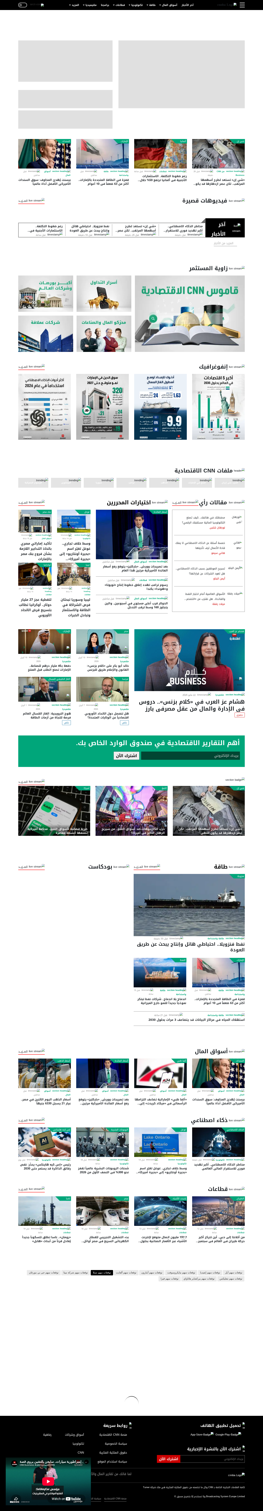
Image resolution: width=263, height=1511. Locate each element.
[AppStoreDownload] (202, 1434)
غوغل (87, 512)
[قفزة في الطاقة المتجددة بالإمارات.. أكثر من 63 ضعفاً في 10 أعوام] (102, 154)
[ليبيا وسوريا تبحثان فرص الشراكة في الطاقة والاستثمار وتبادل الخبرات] (73, 574)
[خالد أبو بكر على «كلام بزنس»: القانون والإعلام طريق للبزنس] (102, 641)
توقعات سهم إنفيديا (210, 1272)
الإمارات (124, 141)
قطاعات (120, 5)
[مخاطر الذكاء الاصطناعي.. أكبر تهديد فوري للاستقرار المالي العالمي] (218, 1142)
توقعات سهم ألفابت (126, 1272)
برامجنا (105, 5)
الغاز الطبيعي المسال (59, 679)
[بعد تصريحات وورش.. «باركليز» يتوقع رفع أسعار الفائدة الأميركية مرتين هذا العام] (132, 534)
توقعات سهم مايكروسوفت (181, 1272)
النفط (183, 960)
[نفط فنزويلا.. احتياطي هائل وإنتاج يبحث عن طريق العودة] (189, 905)
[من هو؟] (104, 334)
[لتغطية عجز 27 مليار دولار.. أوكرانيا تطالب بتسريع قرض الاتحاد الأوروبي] (35, 574)
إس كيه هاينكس (61, 1130)
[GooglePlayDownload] (227, 1434)
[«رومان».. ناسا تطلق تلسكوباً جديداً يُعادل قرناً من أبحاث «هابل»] (44, 1211)
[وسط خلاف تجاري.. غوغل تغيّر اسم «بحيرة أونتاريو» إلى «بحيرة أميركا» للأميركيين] (73, 521)
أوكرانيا (47, 565)
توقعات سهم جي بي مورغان (44, 1272)
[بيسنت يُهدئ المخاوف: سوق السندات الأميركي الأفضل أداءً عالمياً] (44, 154)
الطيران (240, 1198)
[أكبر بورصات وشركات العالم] (45, 294)
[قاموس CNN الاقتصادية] (190, 314)
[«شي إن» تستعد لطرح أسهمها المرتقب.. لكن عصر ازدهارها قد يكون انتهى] (218, 154)
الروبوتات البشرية (119, 1130)
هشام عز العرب (236, 631)
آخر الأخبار (188, 5)
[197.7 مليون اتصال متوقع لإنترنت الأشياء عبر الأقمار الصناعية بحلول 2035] (160, 1211)
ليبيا (88, 565)
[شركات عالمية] (45, 334)
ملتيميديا (91, 5)
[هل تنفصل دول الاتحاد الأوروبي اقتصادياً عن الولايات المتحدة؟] (102, 689)
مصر (126, 631)
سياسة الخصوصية (92, 1498)
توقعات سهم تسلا (102, 1272)
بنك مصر (47, 512)
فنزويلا (240, 876)
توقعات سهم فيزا (170, 1279)
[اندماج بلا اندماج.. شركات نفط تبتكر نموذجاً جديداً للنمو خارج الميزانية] (160, 972)
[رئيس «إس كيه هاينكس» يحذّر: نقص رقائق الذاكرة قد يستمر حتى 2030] (44, 1142)
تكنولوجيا (137, 5)
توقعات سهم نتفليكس (231, 1279)
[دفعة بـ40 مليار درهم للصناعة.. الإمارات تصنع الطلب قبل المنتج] (44, 641)
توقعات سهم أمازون (151, 1272)
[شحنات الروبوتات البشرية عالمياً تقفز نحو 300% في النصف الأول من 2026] (102, 1142)
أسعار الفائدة (160, 512)
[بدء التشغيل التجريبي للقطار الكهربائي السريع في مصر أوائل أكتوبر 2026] (102, 1211)
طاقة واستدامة (216, 939)
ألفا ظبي (181, 1061)
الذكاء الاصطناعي (235, 1130)
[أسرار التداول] (104, 294)
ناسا (68, 1198)
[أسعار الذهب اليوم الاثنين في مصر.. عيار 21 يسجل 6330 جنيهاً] (44, 1073)
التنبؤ (164, 788)
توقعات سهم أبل (233, 1272)
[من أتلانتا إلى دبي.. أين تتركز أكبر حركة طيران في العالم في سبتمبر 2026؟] (218, 1211)
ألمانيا (183, 141)
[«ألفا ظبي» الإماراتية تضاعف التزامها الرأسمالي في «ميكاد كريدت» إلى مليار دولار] (160, 1073)
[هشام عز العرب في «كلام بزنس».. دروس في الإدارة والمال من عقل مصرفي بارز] (189, 660)
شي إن (240, 141)
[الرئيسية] (227, 5)
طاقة (152, 5)
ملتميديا (219, 695)
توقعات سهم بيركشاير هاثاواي (199, 1279)
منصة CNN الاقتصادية (115, 1498)
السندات (66, 141)
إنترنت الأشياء (179, 1198)
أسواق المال (169, 5)
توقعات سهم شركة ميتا (76, 1272)
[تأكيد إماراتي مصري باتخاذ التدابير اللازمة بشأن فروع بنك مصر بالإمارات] (35, 521)
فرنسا (125, 679)
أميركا (86, 788)
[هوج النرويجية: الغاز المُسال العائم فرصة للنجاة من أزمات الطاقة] (44, 689)
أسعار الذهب (63, 1061)
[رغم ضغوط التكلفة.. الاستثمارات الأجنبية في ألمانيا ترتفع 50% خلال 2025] (160, 154)
